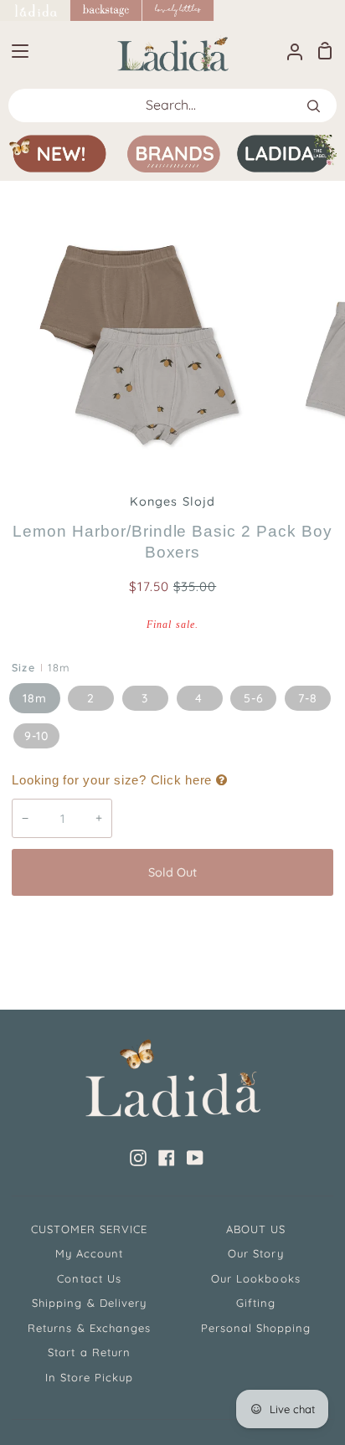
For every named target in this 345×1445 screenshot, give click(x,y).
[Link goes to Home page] (35, 10)
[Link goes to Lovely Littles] (178, 10)
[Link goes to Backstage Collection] (106, 10)
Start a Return (89, 1352)
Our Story (255, 1253)
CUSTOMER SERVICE (89, 1229)
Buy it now (172, 927)
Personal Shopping (256, 1327)
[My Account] (288, 50)
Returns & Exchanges (89, 1327)
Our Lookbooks (256, 1278)
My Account (89, 1253)
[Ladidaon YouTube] (195, 1157)
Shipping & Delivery (89, 1302)
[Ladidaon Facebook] (166, 1157)
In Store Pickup (89, 1377)
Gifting (255, 1302)
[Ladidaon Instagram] (138, 1157)
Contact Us (89, 1278)
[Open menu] (15, 51)
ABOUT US (256, 1229)
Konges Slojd (172, 501)
